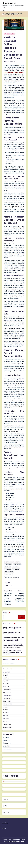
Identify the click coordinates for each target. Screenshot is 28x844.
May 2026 (5, 681)
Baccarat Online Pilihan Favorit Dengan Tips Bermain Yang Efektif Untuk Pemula (12, 652)
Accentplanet (9, 3)
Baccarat (7, 561)
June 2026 (5, 678)
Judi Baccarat (7, 566)
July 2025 (5, 709)
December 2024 (7, 727)
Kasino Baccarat (16, 566)
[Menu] (3, 10)
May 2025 (5, 715)
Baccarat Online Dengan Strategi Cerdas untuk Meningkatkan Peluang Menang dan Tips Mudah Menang (13, 645)
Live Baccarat (8, 569)
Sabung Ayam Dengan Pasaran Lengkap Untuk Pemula (11, 633)
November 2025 (7, 698)
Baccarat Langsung (15, 561)
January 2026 (6, 692)
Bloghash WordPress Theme (16, 841)
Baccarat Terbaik (17, 564)
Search (6, 613)
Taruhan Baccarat (8, 574)
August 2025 (6, 707)
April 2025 (6, 718)
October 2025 (7, 701)
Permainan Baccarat (9, 571)
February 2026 (7, 689)
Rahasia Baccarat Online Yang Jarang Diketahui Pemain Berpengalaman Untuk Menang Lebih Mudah (13, 639)
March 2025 (6, 721)
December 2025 (7, 695)
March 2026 (6, 686)
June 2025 (5, 712)
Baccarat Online (9, 33)
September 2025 (7, 704)
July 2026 (5, 675)
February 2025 (7, 724)
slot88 (5, 806)
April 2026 (6, 684)
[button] (8, 585)
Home (3, 13)
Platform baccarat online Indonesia (14, 72)
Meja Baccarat (16, 569)
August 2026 (6, 672)
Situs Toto (6, 799)
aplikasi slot (6, 812)
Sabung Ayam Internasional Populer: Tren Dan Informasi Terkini (13, 627)
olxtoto (4, 828)
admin (7, 582)
